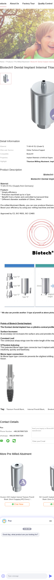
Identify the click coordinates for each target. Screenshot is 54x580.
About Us (14, 4)
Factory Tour (28, 4)
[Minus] (50, 520)
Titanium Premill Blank (15, 409)
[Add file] (3, 576)
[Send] (50, 576)
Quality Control (45, 4)
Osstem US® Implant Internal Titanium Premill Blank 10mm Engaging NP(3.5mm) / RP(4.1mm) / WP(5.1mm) (17, 498)
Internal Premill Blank (36, 409)
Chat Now (18, 504)
